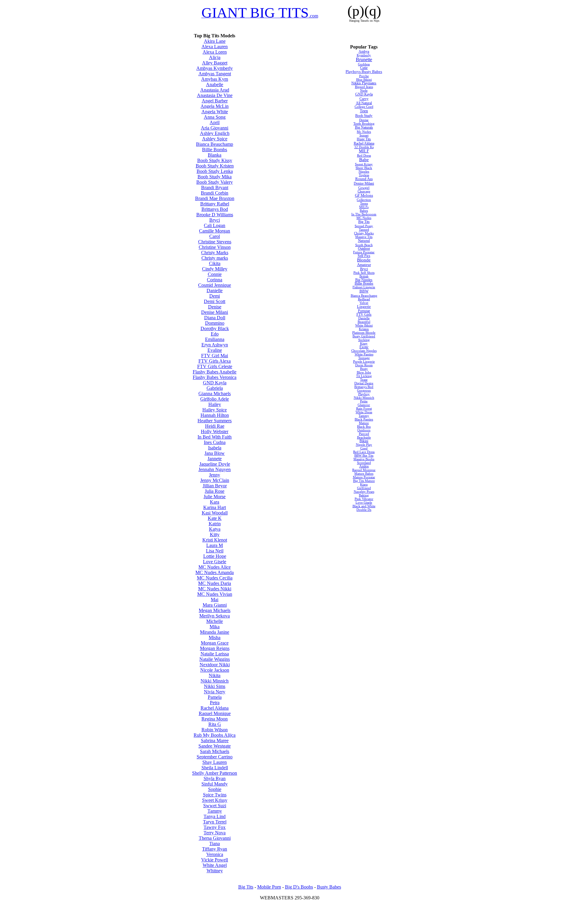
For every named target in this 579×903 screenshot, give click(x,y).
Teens (364, 203)
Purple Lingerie (364, 361)
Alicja (214, 57)
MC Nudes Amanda (214, 572)
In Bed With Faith (215, 436)
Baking (364, 495)
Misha (214, 637)
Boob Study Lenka (215, 171)
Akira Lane (215, 41)
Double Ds (363, 509)
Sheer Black (364, 168)
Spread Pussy (364, 226)
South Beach (364, 245)
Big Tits (364, 222)
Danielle (215, 290)
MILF (364, 151)
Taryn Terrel (214, 821)
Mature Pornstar (364, 477)
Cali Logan (214, 225)
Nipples (364, 171)
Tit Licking (364, 376)
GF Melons (364, 195)
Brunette (364, 59)
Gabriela (215, 388)
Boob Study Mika (215, 176)
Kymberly (364, 55)
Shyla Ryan (215, 778)
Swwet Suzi (214, 805)
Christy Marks (214, 252)
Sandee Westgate (214, 745)
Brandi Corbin (214, 192)
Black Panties (364, 419)
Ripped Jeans (364, 87)
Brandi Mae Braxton (214, 198)
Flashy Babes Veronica (214, 377)
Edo (215, 333)
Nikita (214, 675)
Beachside (364, 437)
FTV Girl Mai (214, 355)
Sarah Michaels (214, 751)
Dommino (214, 323)
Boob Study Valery (214, 182)
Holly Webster (214, 431)
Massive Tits (363, 237)
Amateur (364, 265)
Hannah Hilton (215, 415)
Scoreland (364, 462)
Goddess (364, 64)
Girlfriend (364, 488)
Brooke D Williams (214, 214)
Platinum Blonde (363, 332)
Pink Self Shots (364, 272)
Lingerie (364, 307)
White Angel (215, 865)
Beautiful (364, 321)
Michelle (214, 621)
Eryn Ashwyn (214, 344)
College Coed (364, 106)
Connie (215, 274)
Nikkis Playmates (363, 83)
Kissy (364, 343)
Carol (214, 236)
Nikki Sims (214, 686)
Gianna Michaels (214, 393)
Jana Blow (214, 453)
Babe (364, 159)
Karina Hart (214, 507)
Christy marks (214, 258)
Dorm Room (364, 365)
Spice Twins (214, 794)
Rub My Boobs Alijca (215, 735)
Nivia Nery (214, 691)
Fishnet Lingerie (364, 287)
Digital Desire (363, 383)
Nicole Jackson (214, 670)
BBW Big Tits (363, 455)
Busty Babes (329, 886)
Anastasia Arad (214, 89)
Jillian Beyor (215, 485)
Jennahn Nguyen (214, 469)
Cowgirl (363, 187)
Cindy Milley (214, 268)
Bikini (363, 441)
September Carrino (215, 756)
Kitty (215, 534)
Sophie (214, 789)
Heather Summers (215, 420)
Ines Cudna (215, 442)
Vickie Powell (214, 859)
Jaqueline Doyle (214, 464)
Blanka (214, 155)
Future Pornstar (364, 252)
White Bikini (364, 325)
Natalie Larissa (215, 653)
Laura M (214, 545)
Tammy (214, 811)
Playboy (364, 394)
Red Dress (364, 155)
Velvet (363, 303)
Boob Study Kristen (215, 165)
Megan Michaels (214, 610)
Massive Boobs (363, 459)
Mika (215, 626)
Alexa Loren (215, 52)
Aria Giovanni (214, 127)
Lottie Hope (214, 556)
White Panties (364, 354)
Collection (364, 200)
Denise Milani (214, 312)
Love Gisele (214, 561)
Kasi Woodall (215, 512)
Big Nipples (363, 280)
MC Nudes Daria (214, 583)
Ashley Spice (214, 138)
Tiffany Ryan (214, 848)
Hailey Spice (214, 409)
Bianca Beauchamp (214, 144)
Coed (364, 448)
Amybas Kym (214, 79)
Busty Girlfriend (364, 336)
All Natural (364, 103)
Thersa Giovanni (215, 838)
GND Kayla (214, 382)
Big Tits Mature (364, 481)
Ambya (364, 51)
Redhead (364, 299)
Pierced (364, 434)
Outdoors (363, 430)
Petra (215, 702)
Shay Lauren (214, 762)
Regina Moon (214, 718)
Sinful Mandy (214, 783)
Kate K (215, 518)
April (215, 122)
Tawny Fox (215, 827)
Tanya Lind (215, 816)
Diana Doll (214, 317)
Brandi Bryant (214, 187)
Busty (364, 368)
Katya (214, 529)
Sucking (364, 340)
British (364, 276)
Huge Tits (364, 139)
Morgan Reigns (214, 648)
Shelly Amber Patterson (214, 773)
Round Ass (364, 179)
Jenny (214, 474)
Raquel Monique (215, 713)
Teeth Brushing (364, 123)
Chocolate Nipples (364, 350)
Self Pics (364, 256)
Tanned (364, 229)
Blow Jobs (364, 372)
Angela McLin (215, 106)
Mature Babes (363, 473)
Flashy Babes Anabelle (214, 371)
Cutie (364, 68)
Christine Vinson (215, 247)
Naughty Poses (364, 491)
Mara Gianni (215, 605)
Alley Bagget (214, 62)
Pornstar (364, 311)
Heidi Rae (214, 426)
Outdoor (364, 248)
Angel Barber (215, 100)
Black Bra (364, 426)
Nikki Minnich (215, 680)
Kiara (364, 484)
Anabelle (214, 84)
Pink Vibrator (364, 499)
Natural (364, 241)
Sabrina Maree (215, 740)
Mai (214, 599)
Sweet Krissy (214, 800)
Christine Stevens (214, 241)
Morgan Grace (215, 642)
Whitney (215, 870)
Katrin (215, 523)
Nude (364, 90)
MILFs (364, 207)
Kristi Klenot (214, 539)
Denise (214, 306)
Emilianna (214, 339)
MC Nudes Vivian (214, 594)
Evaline (214, 350)
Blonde (364, 260)
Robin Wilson (214, 729)
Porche (364, 76)
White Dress (364, 412)
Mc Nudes (364, 131)
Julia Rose (214, 491)
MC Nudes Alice (214, 567)
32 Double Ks (364, 147)
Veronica (214, 854)
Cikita (214, 263)
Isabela (214, 447)
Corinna (214, 279)
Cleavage (364, 191)
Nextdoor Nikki (215, 664)
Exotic (364, 347)
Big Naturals (364, 127)
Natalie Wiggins (214, 659)
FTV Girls (364, 314)
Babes (364, 210)
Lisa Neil (214, 550)
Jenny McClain (214, 480)
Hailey (214, 404)
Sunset (364, 135)
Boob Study (363, 116)
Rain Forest (364, 408)
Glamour (364, 405)
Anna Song (215, 117)
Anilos (364, 466)
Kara (214, 502)
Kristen (364, 329)
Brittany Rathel (214, 203)
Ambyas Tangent (214, 73)
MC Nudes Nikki (214, 588)
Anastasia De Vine (215, 95)
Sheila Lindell (214, 767)
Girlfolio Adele (214, 399)
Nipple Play (364, 444)
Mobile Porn (269, 886)
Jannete (214, 458)
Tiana (214, 843)
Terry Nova (215, 832)
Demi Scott (214, 301)
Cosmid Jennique (214, 285)
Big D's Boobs (299, 886)
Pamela (215, 697)
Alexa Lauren (214, 46)
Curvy (364, 99)
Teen (364, 110)
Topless (364, 175)
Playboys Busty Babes (364, 72)
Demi (214, 295)
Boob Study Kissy (214, 160)
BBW (364, 291)
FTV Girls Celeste (214, 366)
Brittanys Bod (214, 209)
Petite (364, 401)
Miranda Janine (214, 632)
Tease (364, 379)
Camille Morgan (214, 230)
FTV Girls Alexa (214, 361)
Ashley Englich (214, 133)
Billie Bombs (214, 149)
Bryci (214, 220)
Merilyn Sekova (214, 615)
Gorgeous (364, 390)
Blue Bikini (364, 79)
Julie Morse (215, 496)
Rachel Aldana (215, 708)
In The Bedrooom (363, 214)
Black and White (364, 506)
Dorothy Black (215, 328)
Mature (364, 423)
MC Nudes (363, 218)
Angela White (214, 111)
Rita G (214, 724)
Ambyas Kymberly (214, 68)
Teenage (364, 358)
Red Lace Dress (364, 452)
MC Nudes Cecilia (215, 577)
